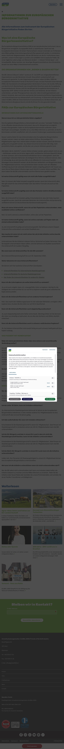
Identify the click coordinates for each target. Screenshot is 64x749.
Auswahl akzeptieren (15, 399)
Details (48, 382)
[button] (52, 378)
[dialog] (32, 374)
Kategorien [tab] (13, 372)
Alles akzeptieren (50, 399)
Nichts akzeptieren (27, 399)
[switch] (53, 378)
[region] (32, 375)
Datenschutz (52, 349)
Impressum (45, 349)
